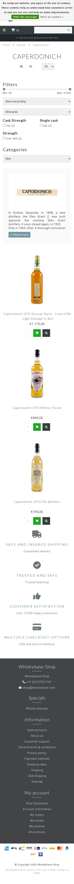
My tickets (37, 820)
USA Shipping (37, 775)
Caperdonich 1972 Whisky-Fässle (37, 407)
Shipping (37, 770)
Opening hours (37, 730)
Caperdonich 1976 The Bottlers (37, 501)
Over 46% (14, 138)
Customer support (37, 741)
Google (37, 873)
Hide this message (25, 17)
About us (37, 735)
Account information (37, 809)
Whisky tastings (37, 708)
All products (37, 832)
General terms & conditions (37, 747)
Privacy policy (37, 753)
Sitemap (37, 781)
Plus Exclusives (37, 803)
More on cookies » (52, 17)
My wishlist (37, 826)
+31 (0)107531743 (38, 681)
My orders (37, 814)
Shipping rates (37, 764)
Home (6, 45)
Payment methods (37, 758)
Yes (10, 125)
